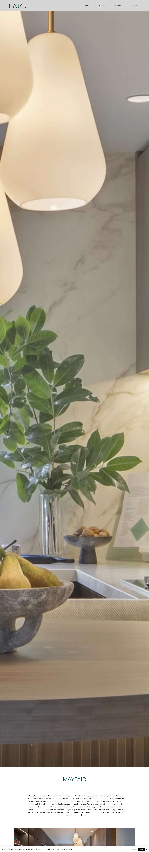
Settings (133, 849)
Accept (141, 849)
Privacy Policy (68, 849)
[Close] (147, 849)
